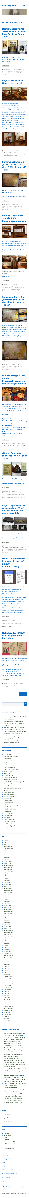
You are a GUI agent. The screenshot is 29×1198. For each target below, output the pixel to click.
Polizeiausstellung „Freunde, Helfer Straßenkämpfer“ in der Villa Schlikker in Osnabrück (15, 1050)
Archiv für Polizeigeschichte (19, 621)
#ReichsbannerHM (9, 1142)
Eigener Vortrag (8, 775)
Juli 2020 (6, 966)
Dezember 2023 (8, 888)
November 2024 (8, 867)
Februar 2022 (8, 926)
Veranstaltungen (9, 819)
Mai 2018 (6, 1018)
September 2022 (8, 916)
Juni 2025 (6, 853)
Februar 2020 (8, 976)
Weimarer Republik (9, 826)
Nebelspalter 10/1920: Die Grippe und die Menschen (13, 635)
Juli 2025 (6, 851)
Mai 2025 (6, 855)
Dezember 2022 (8, 909)
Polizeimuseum (12, 72)
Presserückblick (8, 813)
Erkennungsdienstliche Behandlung (11, 154)
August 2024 (7, 874)
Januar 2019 (7, 1004)
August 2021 (7, 939)
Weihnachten (16, 445)
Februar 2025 (8, 861)
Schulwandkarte (6, 207)
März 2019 (7, 1000)
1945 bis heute (8, 754)
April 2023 (7, 901)
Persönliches (7, 798)
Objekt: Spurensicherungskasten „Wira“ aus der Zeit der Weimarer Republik (13, 509)
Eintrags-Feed (8, 1117)
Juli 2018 (6, 1016)
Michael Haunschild (15, 625)
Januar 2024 (7, 886)
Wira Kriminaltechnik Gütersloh (16, 496)
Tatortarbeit (5, 496)
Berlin (3, 71)
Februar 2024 (8, 884)
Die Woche (7, 773)
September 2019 (8, 987)
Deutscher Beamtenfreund (11, 769)
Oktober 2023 (8, 892)
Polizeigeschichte (17, 286)
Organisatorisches (9, 794)
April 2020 (7, 972)
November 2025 (8, 846)
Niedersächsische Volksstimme (13, 788)
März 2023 (7, 903)
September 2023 (8, 895)
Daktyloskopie (22, 547)
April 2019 (7, 997)
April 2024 (7, 880)
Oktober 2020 (8, 960)
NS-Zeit (19, 364)
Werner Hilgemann (15, 207)
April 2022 (7, 922)
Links (5, 1137)
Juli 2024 (6, 876)
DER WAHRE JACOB (9, 767)
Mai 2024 (6, 878)
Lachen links (7, 786)
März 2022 (7, 924)
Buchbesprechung (6, 621)
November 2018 (8, 1008)
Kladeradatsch (8, 784)
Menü (24, 5)
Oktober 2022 (8, 913)
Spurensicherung (6, 494)
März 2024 (7, 882)
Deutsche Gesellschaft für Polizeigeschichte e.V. (13, 623)
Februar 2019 (7, 1002)
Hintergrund (7, 1135)
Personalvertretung (9, 796)
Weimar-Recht (8, 823)
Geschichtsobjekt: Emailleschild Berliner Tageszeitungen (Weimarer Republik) (14, 723)
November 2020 (8, 958)
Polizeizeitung (8, 811)
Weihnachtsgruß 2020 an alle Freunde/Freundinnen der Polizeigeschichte (14, 379)
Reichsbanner (8, 815)
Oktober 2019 (8, 985)
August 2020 (7, 964)
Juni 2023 (6, 897)
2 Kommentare (6, 369)
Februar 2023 (8, 905)
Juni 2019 (6, 993)
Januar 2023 (7, 907)
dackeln (10, 287)
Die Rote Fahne (8, 771)
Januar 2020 (7, 979)
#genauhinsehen (9, 1148)
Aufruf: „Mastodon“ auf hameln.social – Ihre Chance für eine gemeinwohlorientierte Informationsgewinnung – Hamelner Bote (15, 1088)
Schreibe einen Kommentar (10, 155)
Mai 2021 (6, 945)
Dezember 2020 (8, 955)
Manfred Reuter (6, 625)
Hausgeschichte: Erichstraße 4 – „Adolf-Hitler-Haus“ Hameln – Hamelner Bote (13, 1046)
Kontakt (6, 1139)
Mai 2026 (6, 840)
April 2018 (7, 1021)
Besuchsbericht (9, 71)
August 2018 (7, 1014)
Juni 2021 (6, 943)
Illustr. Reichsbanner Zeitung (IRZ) (14, 782)
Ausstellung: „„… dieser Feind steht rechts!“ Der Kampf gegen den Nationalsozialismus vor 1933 (14, 740)
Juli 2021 (6, 941)
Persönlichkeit (8, 800)
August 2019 (7, 989)
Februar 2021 (7, 951)
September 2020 (8, 962)
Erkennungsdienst (18, 492)
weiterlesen (5, 65)
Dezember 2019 (8, 981)
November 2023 (8, 890)
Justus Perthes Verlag (19, 206)
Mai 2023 (6, 899)
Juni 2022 (6, 920)
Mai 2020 (6, 970)
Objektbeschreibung (7, 152)
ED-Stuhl (16, 152)
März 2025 (7, 859)
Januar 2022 (7, 928)
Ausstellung (21, 69)
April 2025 (7, 857)
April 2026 (7, 842)
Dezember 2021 (8, 930)
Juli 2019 (6, 991)
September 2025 (8, 848)
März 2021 (7, 949)
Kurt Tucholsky (8, 445)
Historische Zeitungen (10, 779)
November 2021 (8, 932)
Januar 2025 (7, 863)
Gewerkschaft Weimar (10, 777)
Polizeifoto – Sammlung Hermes (13, 805)
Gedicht (10, 685)
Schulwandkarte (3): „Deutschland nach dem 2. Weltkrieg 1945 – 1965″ (14, 166)
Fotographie (24, 154)
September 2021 (8, 937)
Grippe (14, 685)
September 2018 (8, 1012)
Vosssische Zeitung (9, 821)
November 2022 (8, 911)
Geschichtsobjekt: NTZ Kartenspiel (14, 727)
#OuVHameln (8, 1146)
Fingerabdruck (5, 290)
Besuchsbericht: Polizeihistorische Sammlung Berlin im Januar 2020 (14, 33)
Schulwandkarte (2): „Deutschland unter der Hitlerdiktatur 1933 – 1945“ (14, 301)
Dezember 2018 (8, 1006)
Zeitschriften (7, 828)
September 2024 (8, 872)
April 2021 (7, 947)
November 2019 (8, 983)
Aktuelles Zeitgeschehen (11, 756)
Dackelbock (5, 287)
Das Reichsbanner (9, 763)
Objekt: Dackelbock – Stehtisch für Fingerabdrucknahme (14, 218)
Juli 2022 (6, 918)
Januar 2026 (7, 844)
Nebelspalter (19, 685)
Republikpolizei (9, 5)
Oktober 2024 (8, 869)
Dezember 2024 (8, 865)
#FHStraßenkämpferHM (11, 1144)
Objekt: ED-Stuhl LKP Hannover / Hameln (13, 81)
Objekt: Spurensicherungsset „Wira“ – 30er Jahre (14, 456)
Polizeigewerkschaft (10, 809)
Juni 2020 (6, 968)
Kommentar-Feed (9, 1119)
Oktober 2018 (8, 1010)
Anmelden (7, 1114)
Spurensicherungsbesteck (17, 494)
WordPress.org (8, 1121)
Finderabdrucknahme (14, 289)
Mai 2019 (6, 995)
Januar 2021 (7, 953)
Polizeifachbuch (8, 802)
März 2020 (7, 974)
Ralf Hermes (7, 69)
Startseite (7, 1133)
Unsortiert (20, 443)
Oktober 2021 (8, 934)
